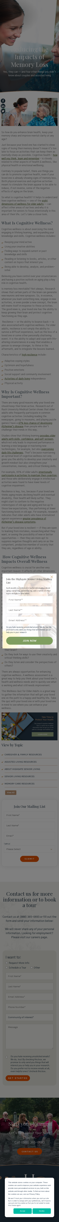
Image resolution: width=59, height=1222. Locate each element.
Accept (22, 1211)
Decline (41, 1211)
